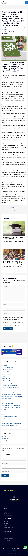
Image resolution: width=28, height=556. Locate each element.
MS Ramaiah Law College (8, 369)
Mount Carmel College (6, 398)
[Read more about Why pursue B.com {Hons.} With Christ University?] (14, 228)
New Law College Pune (8, 372)
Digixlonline (14, 550)
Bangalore (3, 436)
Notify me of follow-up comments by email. (13, 322)
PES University (4, 389)
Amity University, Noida (6, 418)
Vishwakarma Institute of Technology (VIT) (11, 394)
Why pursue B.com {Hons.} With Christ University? (13, 238)
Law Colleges (7, 523)
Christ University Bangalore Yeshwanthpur (10, 421)
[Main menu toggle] (26, 2)
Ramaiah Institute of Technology (10, 385)
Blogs (2, 414)
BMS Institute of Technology (7, 392)
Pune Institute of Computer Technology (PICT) (11, 396)
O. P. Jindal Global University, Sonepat (9, 416)
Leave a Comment (5, 28)
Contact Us (6, 529)
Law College (4, 365)
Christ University (6, 376)
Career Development (8, 536)
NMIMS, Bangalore (5, 409)
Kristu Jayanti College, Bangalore (8, 412)
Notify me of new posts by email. (11, 325)
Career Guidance (7, 535)
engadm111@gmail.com (6, 440)
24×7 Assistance (7, 540)
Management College (8, 527)
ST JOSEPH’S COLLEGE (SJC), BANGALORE (11, 407)
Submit (5, 475)
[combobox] (14, 467)
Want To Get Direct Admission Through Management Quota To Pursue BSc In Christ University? (13, 263)
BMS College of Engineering (9, 383)
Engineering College (5, 378)
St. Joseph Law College (8, 367)
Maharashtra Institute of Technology (11, 387)
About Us (6, 521)
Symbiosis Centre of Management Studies (10, 405)
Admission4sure (14, 28)
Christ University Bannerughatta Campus (10, 425)
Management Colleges (6, 374)
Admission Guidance (8, 538)
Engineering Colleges (8, 525)
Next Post (14, 211)
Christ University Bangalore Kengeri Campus (11, 423)
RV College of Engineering (8, 380)
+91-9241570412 (5, 438)
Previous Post (14, 207)
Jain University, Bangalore (7, 403)
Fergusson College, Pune (7, 401)
